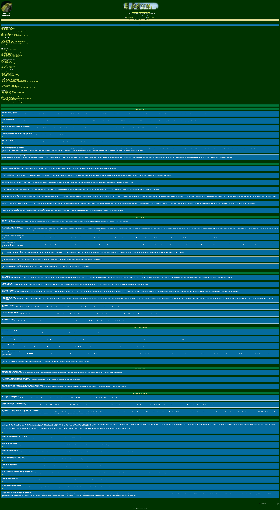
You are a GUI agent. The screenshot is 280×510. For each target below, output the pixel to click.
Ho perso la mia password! (7, 33)
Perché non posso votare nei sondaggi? (10, 56)
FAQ (144, 16)
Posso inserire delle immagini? (8, 63)
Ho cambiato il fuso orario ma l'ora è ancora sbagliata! (13, 41)
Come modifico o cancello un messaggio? (10, 50)
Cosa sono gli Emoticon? (6, 62)
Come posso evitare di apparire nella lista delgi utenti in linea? (15, 31)
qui (230, 277)
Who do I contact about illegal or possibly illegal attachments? (15, 102)
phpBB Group (37, 397)
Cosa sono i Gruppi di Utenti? (7, 73)
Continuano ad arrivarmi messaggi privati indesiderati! (13, 80)
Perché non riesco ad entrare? (8, 28)
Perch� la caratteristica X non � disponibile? (11, 86)
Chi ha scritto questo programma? (9, 85)
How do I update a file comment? (8, 95)
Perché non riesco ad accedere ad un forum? (11, 55)
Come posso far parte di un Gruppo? (9, 74)
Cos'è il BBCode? (5, 60)
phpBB (138, 508)
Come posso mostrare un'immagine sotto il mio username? (14, 43)
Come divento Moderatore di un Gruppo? (10, 75)
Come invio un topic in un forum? (8, 49)
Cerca (148, 17)
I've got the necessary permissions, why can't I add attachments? (16, 98)
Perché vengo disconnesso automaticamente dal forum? (14, 30)
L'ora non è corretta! (5, 40)
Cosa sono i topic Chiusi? (6, 67)
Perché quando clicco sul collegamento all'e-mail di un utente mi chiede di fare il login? (21, 46)
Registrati (154, 16)
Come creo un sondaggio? (7, 53)
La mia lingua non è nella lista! (8, 42)
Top (2, 115)
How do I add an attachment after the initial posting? (13, 92)
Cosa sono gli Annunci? (6, 65)
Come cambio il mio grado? (7, 44)
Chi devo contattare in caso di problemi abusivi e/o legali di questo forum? (18, 87)
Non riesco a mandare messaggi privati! (10, 79)
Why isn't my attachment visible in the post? (11, 96)
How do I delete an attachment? (8, 93)
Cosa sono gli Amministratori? (8, 71)
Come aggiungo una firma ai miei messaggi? (11, 52)
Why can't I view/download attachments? (10, 100)
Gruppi (149, 16)
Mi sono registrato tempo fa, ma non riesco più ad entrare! (14, 35)
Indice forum (3, 22)
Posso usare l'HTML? (6, 61)
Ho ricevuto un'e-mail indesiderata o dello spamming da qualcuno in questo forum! (20, 81)
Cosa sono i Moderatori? (6, 72)
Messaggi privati (129, 17)
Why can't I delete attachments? (8, 99)
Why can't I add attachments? (8, 97)
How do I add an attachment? (7, 91)
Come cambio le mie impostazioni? (9, 39)
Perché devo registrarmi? (6, 29)
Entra (153, 17)
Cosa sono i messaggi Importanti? (9, 66)
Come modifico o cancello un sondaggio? (10, 54)
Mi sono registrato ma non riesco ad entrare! (11, 34)
